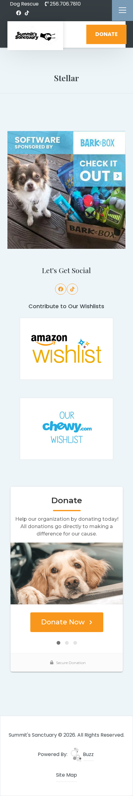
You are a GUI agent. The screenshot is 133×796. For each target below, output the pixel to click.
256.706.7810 (65, 3)
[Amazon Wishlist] (66, 348)
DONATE (106, 34)
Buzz (88, 754)
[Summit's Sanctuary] (35, 35)
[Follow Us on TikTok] (27, 13)
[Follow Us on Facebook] (18, 13)
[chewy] (66, 428)
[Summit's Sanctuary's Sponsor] (66, 189)
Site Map (66, 774)
